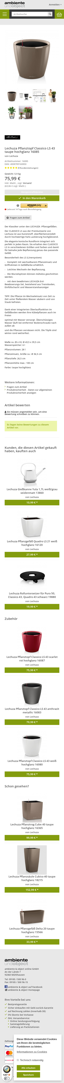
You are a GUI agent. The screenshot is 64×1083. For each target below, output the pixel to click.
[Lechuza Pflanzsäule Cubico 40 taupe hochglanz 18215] (32, 860)
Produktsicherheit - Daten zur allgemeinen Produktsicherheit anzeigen (29, 391)
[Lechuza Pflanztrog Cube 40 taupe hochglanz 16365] (32, 808)
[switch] (7, 1078)
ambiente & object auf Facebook (25, 986)
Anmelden (54, 4)
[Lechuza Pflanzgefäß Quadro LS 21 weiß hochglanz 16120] (32, 524)
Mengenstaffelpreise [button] (32, 192)
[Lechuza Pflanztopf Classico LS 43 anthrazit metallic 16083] (32, 692)
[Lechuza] (12, 137)
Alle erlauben (28, 1068)
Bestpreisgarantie (17, 1004)
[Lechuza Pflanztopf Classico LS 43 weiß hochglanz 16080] (32, 744)
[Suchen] (50, 14)
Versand (27, 183)
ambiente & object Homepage (24, 989)
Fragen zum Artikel (20, 217)
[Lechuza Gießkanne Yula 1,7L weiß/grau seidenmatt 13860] (32, 472)
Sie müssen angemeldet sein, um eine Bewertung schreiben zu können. (26, 413)
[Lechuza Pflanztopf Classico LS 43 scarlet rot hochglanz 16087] (32, 640)
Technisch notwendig (31, 1060)
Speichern (28, 1075)
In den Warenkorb (34, 198)
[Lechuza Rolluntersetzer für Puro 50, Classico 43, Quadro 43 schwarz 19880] (32, 577)
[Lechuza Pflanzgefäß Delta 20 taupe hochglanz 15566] (32, 912)
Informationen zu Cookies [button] (32, 1052)
